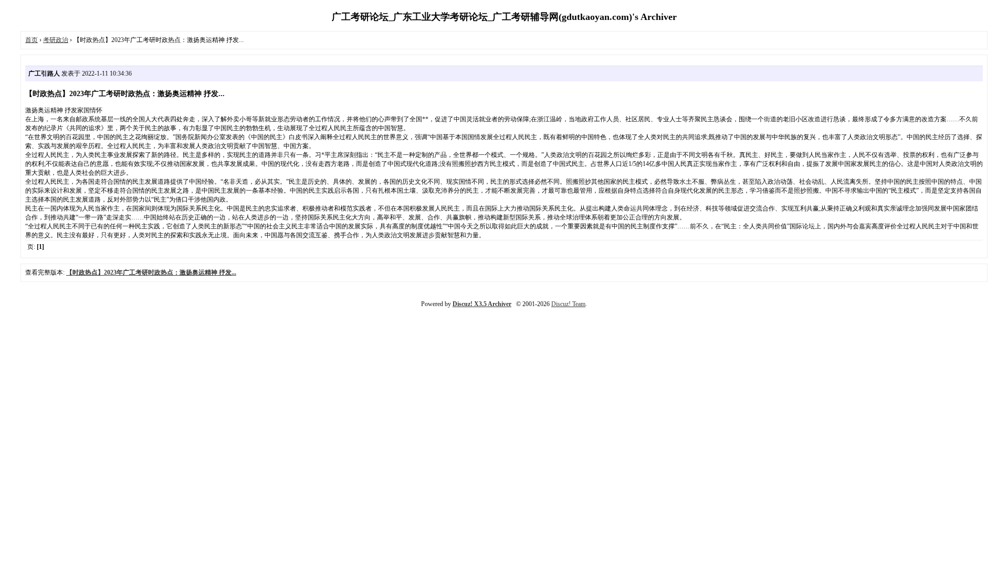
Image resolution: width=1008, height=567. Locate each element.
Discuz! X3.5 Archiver (482, 304)
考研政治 (55, 40)
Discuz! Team (568, 304)
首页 (31, 40)
